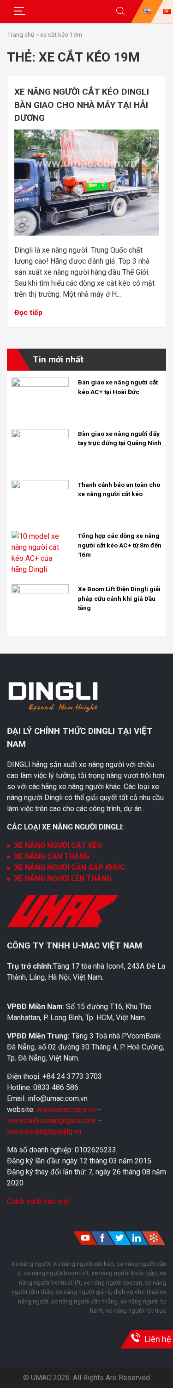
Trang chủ (21, 34)
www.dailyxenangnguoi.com (52, 1120)
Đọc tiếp (28, 312)
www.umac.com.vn (65, 1109)
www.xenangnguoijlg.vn (44, 1131)
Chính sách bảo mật (38, 1201)
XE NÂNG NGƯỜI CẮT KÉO (58, 845)
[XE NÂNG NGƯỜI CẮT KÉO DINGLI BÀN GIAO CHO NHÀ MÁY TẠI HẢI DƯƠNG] (86, 233)
